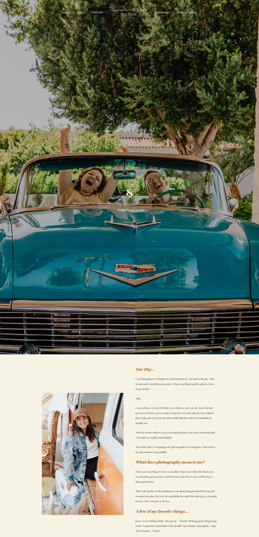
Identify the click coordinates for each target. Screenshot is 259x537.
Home (65, 12)
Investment (163, 12)
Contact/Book (186, 12)
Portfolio (97, 12)
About (80, 12)
